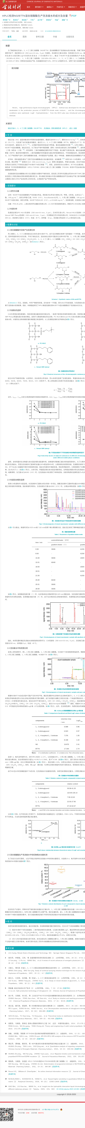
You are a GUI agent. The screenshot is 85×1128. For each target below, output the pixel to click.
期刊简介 (38, 7)
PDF (74, 15)
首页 (28, 7)
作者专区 (60, 7)
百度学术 (24, 963)
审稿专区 (71, 7)
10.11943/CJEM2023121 (53, 31)
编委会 (49, 7)
